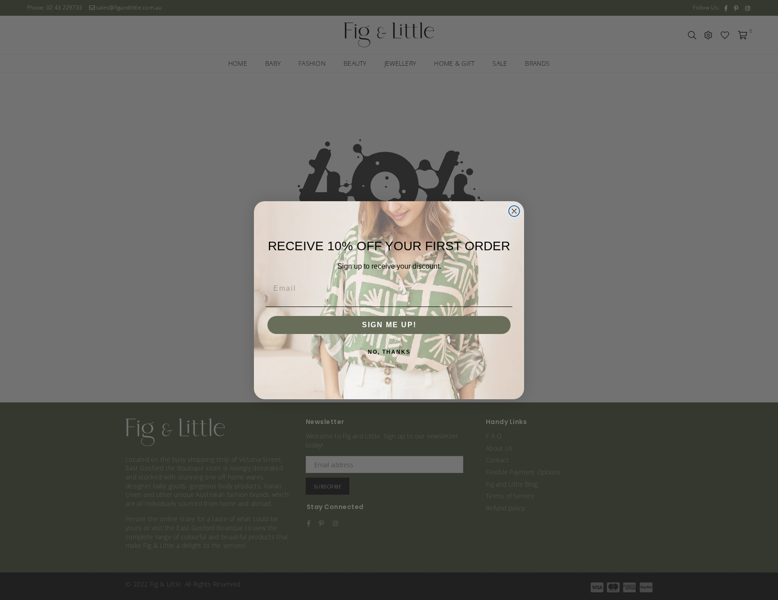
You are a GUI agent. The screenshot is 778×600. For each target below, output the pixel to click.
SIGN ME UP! (389, 325)
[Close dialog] (514, 211)
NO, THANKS (389, 352)
